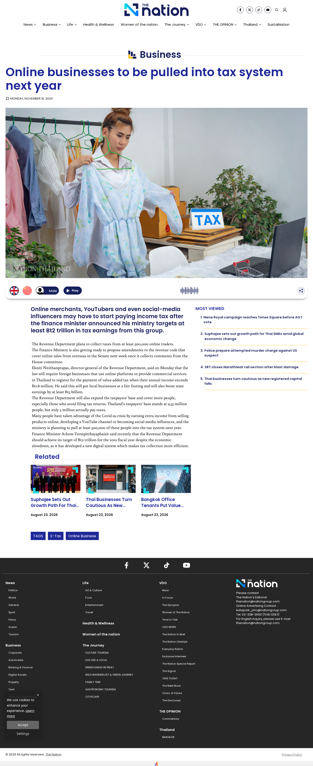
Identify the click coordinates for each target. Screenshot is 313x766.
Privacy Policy (292, 754)
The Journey (175, 24)
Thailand (250, 24)
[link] (55, 495)
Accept (23, 725)
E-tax (55, 536)
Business (50, 24)
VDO (199, 24)
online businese (82, 536)
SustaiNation (278, 24)
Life (70, 24)
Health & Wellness (98, 24)
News (28, 24)
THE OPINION (223, 24)
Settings (23, 733)
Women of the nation (139, 24)
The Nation (53, 754)
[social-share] (240, 9)
